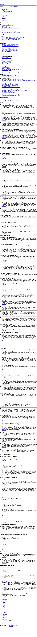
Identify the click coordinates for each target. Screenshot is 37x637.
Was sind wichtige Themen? (6, 62)
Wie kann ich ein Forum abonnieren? (8, 91)
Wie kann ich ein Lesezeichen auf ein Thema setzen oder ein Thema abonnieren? (14, 90)
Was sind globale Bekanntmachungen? (8, 60)
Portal (3, 20)
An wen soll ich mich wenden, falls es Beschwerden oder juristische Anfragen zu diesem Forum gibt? (17, 99)
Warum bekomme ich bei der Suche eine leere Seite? (10, 85)
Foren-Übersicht (6, 619)
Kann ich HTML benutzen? (6, 58)
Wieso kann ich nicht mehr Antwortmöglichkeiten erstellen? (11, 47)
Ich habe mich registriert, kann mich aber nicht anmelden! (11, 28)
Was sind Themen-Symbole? (6, 64)
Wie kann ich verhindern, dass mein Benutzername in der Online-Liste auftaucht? (14, 35)
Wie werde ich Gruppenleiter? (6, 70)
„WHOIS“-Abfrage (7, 582)
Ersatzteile (4, 605)
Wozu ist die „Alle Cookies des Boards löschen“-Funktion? (11, 32)
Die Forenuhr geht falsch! (6, 36)
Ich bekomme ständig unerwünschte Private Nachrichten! (11, 76)
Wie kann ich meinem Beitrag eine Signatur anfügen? (10, 46)
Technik (4, 602)
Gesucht (4, 615)
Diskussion (4, 600)
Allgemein (4, 601)
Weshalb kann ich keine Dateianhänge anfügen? (9, 50)
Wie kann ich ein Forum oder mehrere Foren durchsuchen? (11, 83)
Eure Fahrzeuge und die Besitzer (8, 603)
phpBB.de (26, 205)
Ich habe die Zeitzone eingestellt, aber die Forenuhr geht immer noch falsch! (13, 37)
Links (4, 606)
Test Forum (5, 617)
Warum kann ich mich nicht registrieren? (8, 27)
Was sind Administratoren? (6, 66)
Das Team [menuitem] (5, 15)
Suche (11, 6)
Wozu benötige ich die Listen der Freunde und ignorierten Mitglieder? (13, 79)
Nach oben (4, 120)
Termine (4, 604)
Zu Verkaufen (5, 608)
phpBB (5, 625)
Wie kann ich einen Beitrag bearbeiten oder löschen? (10, 45)
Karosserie (4, 612)
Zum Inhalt (2, 4)
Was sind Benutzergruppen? (6, 68)
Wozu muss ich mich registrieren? (7, 25)
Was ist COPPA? (5, 26)
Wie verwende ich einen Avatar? (7, 40)
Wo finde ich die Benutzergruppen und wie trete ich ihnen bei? (11, 69)
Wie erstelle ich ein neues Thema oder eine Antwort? (10, 44)
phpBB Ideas (13, 575)
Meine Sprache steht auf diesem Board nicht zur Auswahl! (11, 38)
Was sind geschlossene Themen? (7, 63)
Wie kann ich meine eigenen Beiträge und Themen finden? (11, 87)
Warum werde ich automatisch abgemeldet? (9, 31)
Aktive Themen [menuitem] (6, 12)
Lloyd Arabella (4, 599)
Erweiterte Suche (15, 6)
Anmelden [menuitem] (3, 18)
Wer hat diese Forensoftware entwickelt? (8, 98)
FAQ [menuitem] (3, 17)
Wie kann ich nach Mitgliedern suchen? (8, 86)
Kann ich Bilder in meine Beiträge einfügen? (9, 59)
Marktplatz (4, 607)
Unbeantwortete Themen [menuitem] (8, 11)
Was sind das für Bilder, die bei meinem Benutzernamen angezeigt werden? (13, 39)
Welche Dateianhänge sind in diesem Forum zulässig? (10, 94)
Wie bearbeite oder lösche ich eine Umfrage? (9, 48)
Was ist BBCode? (5, 57)
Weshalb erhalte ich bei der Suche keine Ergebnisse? (10, 84)
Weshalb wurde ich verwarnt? (6, 51)
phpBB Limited (19, 205)
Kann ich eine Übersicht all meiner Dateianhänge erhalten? (11, 95)
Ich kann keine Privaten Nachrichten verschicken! (9, 75)
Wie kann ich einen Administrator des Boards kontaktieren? (11, 100)
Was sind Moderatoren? (5, 67)
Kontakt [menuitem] (3, 623)
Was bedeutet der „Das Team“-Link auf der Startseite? (10, 72)
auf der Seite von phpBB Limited (30, 569)
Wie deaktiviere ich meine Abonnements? (8, 92)
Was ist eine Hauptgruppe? (6, 71)
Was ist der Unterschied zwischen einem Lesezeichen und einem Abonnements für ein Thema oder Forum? (18, 89)
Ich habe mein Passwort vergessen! (7, 30)
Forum (4, 616)
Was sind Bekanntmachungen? (7, 61)
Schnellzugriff (4, 9)
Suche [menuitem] (5, 13)
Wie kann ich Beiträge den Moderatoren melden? (9, 52)
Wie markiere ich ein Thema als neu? (8, 54)
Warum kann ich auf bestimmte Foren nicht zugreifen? (10, 49)
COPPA (18, 131)
